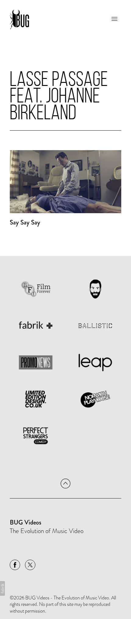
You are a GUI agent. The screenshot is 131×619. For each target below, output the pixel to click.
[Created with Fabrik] (2, 588)
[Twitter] (30, 565)
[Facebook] (15, 565)
